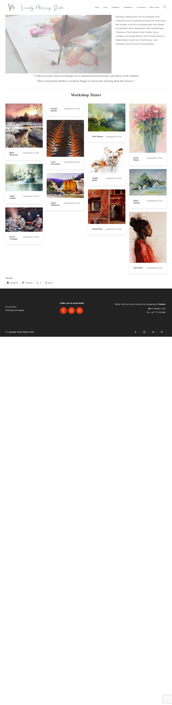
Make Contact (154, 7)
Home (97, 7)
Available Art (128, 7)
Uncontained (141, 7)
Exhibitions (116, 7)
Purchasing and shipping (14, 310)
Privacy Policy (11, 307)
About (105, 7)
